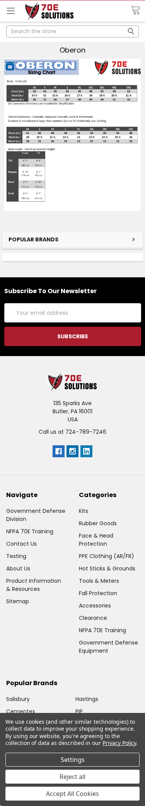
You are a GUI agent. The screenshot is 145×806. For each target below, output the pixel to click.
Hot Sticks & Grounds (107, 568)
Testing (16, 556)
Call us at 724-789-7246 (72, 432)
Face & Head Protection (96, 540)
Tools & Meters (99, 581)
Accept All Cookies (72, 793)
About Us (18, 568)
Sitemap (17, 601)
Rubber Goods (98, 523)
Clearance (93, 618)
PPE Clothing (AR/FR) (106, 556)
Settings (73, 759)
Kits (83, 511)
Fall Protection (98, 593)
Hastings (86, 699)
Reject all (72, 776)
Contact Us (21, 544)
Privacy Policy (119, 743)
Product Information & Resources (33, 585)
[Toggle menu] (10, 10)
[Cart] (138, 10)
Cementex (20, 711)
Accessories (95, 605)
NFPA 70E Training (29, 531)
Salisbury (18, 699)
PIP (79, 711)
